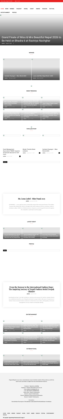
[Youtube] (61, 1)
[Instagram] (53, 1)
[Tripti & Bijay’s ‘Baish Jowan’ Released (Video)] (50, 102)
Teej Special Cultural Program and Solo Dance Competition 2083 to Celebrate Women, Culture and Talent (30, 114)
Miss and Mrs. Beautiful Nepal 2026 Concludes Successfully (10, 103)
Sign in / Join (17, 1)
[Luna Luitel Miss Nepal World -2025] (46, 70)
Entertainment (5, 12)
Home (2, 8)
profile (14, 12)
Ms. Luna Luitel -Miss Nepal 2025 (31, 198)
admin (3, 43)
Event (32, 8)
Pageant (19, 8)
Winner (12, 8)
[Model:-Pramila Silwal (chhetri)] (31, 141)
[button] (61, 12)
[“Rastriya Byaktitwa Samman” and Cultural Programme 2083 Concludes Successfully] (31, 233)
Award (38, 8)
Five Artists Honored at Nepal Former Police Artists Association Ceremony (12, 339)
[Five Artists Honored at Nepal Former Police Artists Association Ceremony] (50, 233)
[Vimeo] (58, 1)
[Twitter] (56, 1)
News (6, 8)
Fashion (44, 8)
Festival (51, 8)
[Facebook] (51, 1)
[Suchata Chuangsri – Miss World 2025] (17, 70)
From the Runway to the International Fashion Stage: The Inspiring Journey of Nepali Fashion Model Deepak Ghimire (31, 289)
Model (26, 8)
